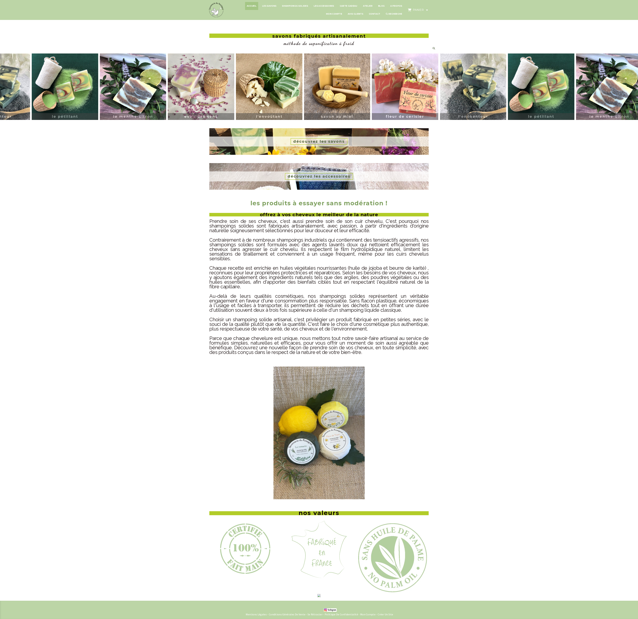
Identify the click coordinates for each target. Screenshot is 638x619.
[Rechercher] (435, 48)
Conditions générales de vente (287, 614)
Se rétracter (315, 614)
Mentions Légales (256, 614)
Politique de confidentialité (341, 614)
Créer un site (385, 614)
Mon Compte (367, 614)
